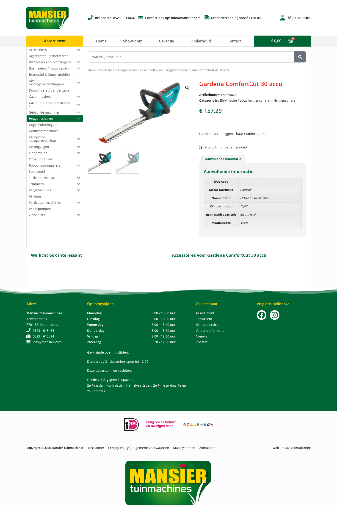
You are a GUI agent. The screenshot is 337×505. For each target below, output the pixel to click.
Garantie (166, 41)
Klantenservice (207, 324)
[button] (187, 88)
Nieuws (201, 336)
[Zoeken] (300, 56)
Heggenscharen (128, 70)
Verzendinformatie (210, 330)
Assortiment (107, 70)
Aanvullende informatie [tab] (223, 159)
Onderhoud (201, 41)
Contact (234, 41)
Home (101, 41)
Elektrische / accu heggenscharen (164, 70)
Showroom (132, 41)
